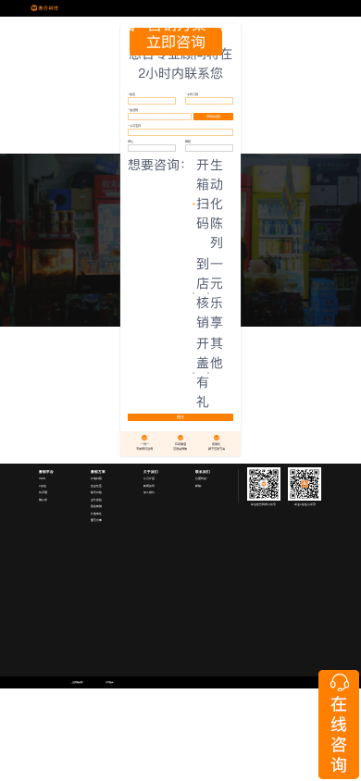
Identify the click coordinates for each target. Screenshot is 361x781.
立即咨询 (175, 41)
